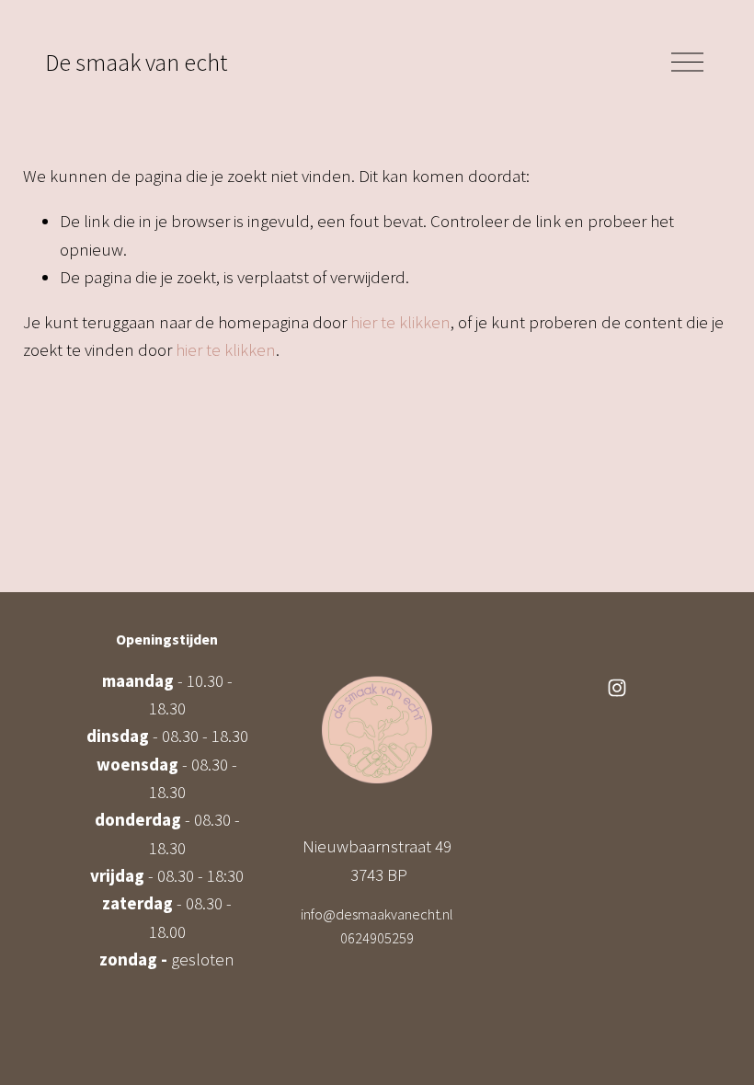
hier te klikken (400, 322)
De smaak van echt (136, 62)
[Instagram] (617, 688)
